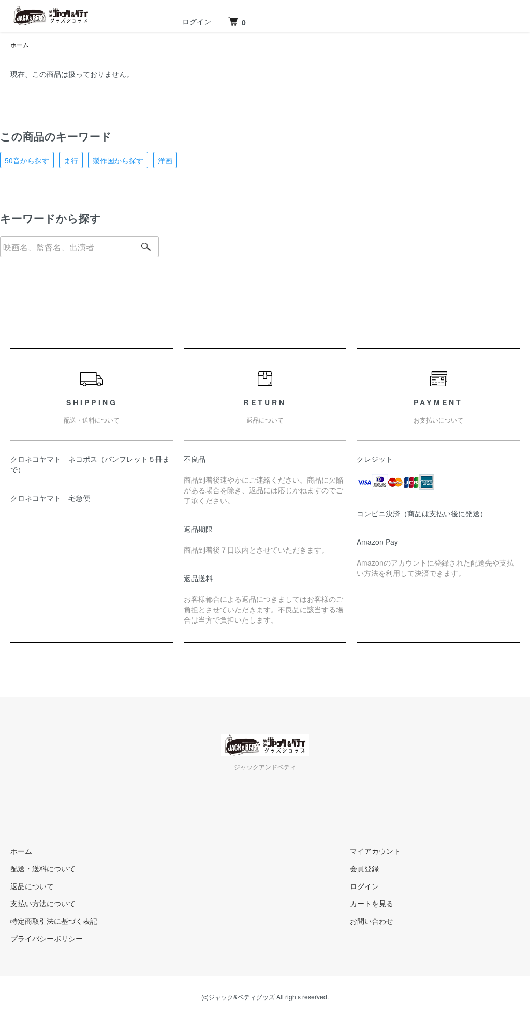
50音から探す (27, 160)
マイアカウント (375, 851)
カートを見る (371, 903)
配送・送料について (43, 868)
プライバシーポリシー (46, 938)
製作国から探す (118, 160)
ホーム (19, 44)
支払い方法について (43, 903)
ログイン (196, 21)
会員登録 (364, 868)
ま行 (71, 160)
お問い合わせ (371, 921)
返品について (32, 886)
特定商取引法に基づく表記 (53, 921)
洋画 (165, 160)
